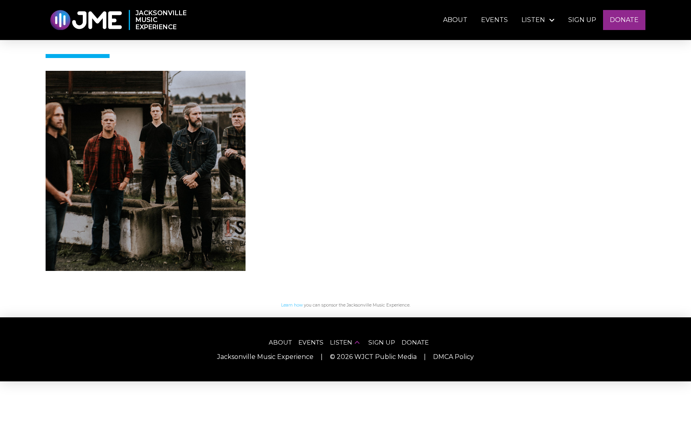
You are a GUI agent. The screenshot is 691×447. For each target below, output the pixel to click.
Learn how (292, 305)
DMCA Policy (453, 357)
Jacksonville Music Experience (265, 357)
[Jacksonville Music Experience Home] (86, 20)
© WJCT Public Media (373, 357)
